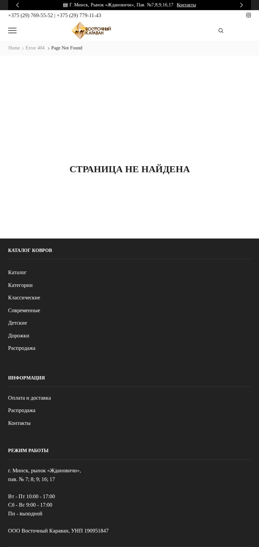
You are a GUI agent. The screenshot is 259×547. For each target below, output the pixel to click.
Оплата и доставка (29, 398)
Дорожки (18, 335)
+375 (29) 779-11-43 (79, 15)
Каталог (17, 272)
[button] (17, 5)
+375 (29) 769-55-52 (31, 15)
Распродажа (21, 348)
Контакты (186, 4)
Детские (17, 323)
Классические (24, 297)
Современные (24, 310)
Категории (20, 285)
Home (14, 47)
